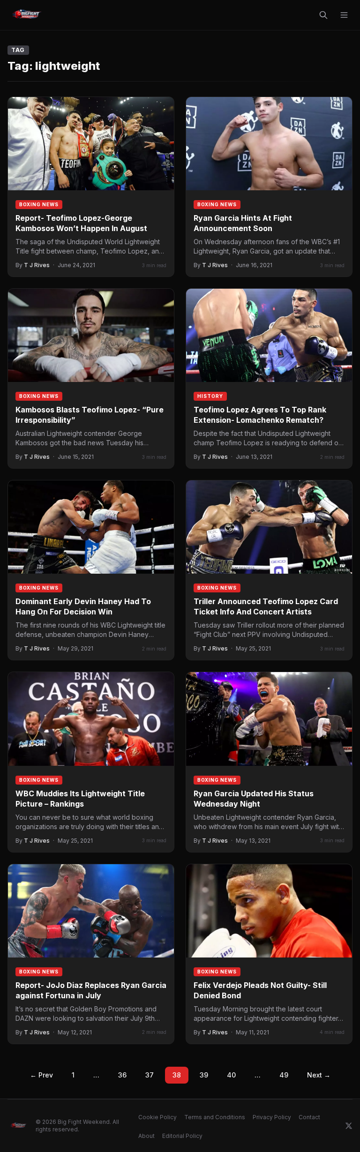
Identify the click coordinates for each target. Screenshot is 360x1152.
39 (204, 1075)
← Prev (41, 1075)
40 (231, 1075)
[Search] (323, 15)
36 (122, 1075)
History (210, 396)
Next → (318, 1075)
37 (149, 1075)
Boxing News (39, 204)
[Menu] (344, 15)
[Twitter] (348, 1126)
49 (283, 1075)
